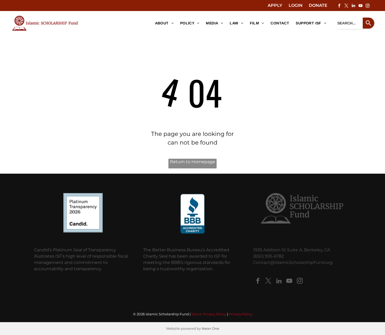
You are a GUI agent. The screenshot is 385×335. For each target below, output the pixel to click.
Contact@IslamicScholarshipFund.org (293, 262)
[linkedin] (353, 6)
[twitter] (346, 6)
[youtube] (360, 6)
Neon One (210, 328)
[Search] (369, 23)
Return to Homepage (192, 161)
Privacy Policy (240, 314)
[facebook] (339, 6)
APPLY (275, 5)
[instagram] (367, 6)
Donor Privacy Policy (208, 314)
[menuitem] (162, 23)
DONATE (318, 5)
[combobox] (349, 23)
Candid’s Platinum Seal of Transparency (75, 249)
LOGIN (295, 5)
